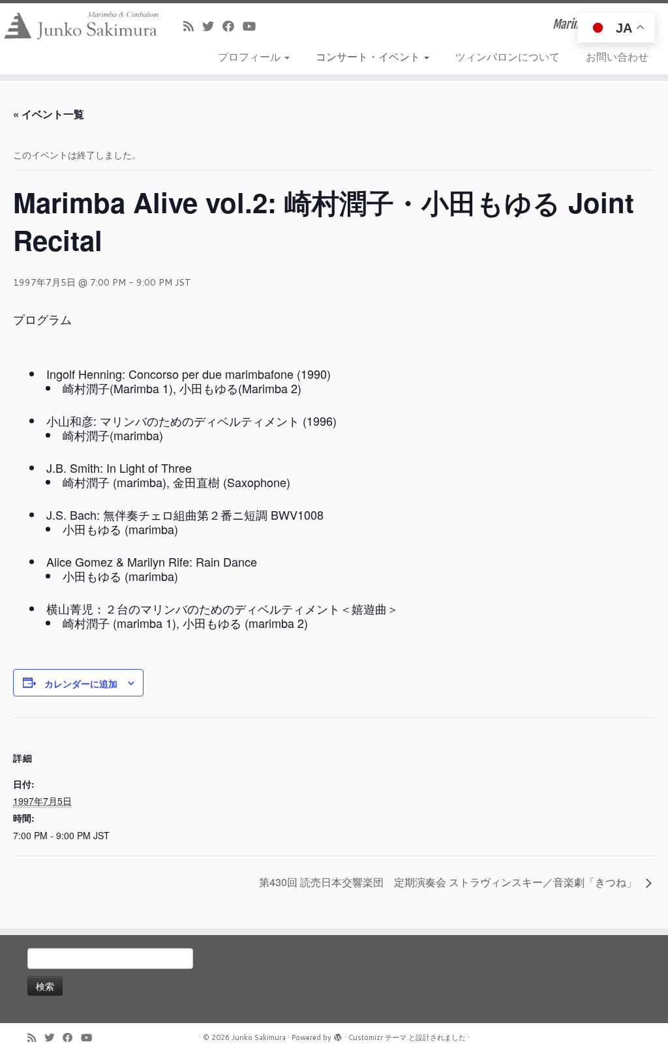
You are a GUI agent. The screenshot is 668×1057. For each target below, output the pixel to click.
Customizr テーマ (377, 1037)
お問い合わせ (617, 56)
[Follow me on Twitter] (212, 26)
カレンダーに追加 (80, 683)
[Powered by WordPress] (337, 1034)
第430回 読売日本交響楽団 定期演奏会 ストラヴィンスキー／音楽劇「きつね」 (449, 881)
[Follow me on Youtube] (253, 26)
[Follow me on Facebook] (232, 26)
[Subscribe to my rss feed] (192, 26)
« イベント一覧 (48, 113)
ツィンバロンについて (507, 56)
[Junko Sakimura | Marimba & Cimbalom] (78, 25)
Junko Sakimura (259, 1037)
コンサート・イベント (369, 56)
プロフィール (250, 56)
